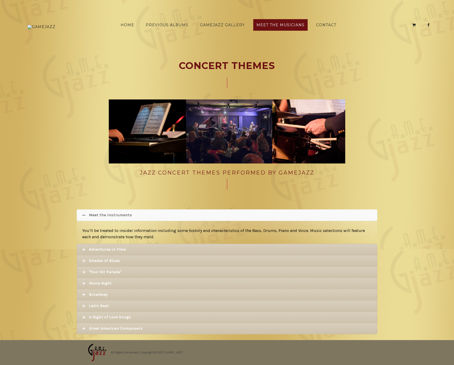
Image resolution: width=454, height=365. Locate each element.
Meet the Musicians (280, 25)
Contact (326, 25)
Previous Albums (167, 25)
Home (127, 25)
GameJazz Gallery (222, 25)
